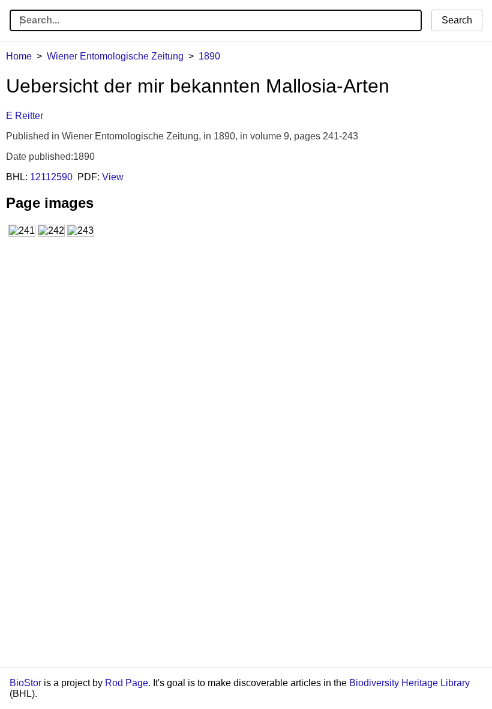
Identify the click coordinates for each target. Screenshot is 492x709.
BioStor (25, 683)
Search (457, 20)
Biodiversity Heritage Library (409, 683)
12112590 (51, 177)
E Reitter (24, 116)
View (113, 177)
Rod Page (126, 683)
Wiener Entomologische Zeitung (115, 56)
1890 (209, 56)
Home (19, 56)
